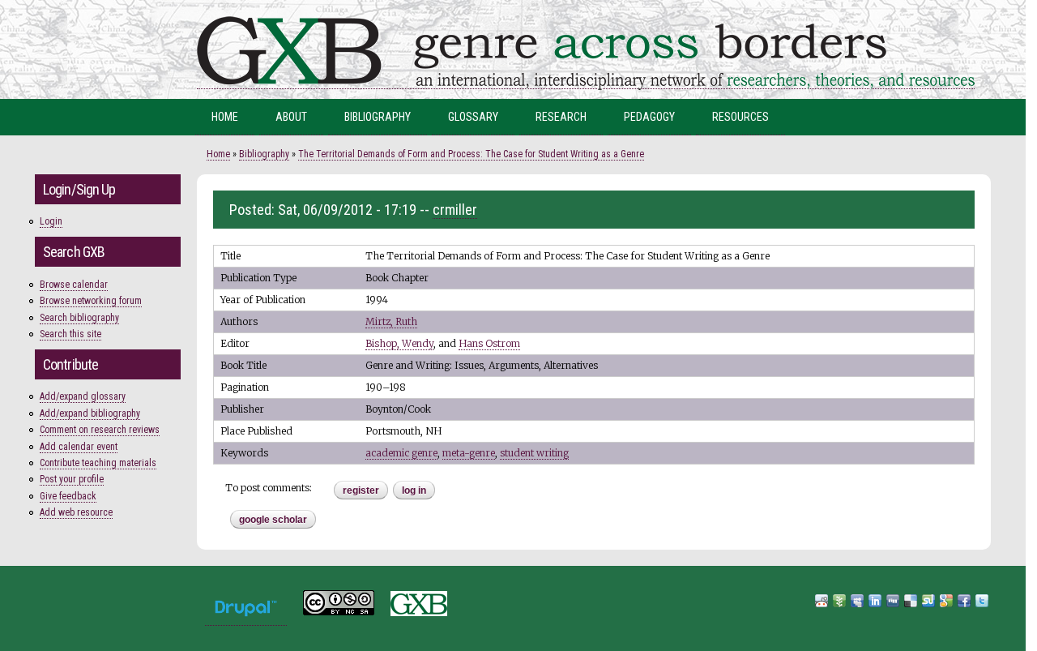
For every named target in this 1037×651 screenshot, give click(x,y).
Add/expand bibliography (90, 413)
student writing (534, 453)
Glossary (473, 116)
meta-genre (468, 453)
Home (224, 116)
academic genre (401, 453)
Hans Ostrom (489, 343)
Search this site (70, 334)
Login (51, 221)
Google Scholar (273, 519)
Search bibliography (79, 317)
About (291, 116)
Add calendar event (78, 446)
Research (561, 116)
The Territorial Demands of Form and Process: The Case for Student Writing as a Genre (471, 154)
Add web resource (76, 512)
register (361, 490)
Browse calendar (74, 284)
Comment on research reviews (100, 429)
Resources (740, 116)
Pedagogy (649, 116)
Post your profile (72, 479)
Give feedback (68, 496)
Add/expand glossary (83, 396)
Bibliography (377, 116)
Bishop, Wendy (399, 343)
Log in (414, 490)
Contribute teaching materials (98, 463)
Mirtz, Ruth (391, 321)
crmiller (455, 209)
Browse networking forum (91, 300)
